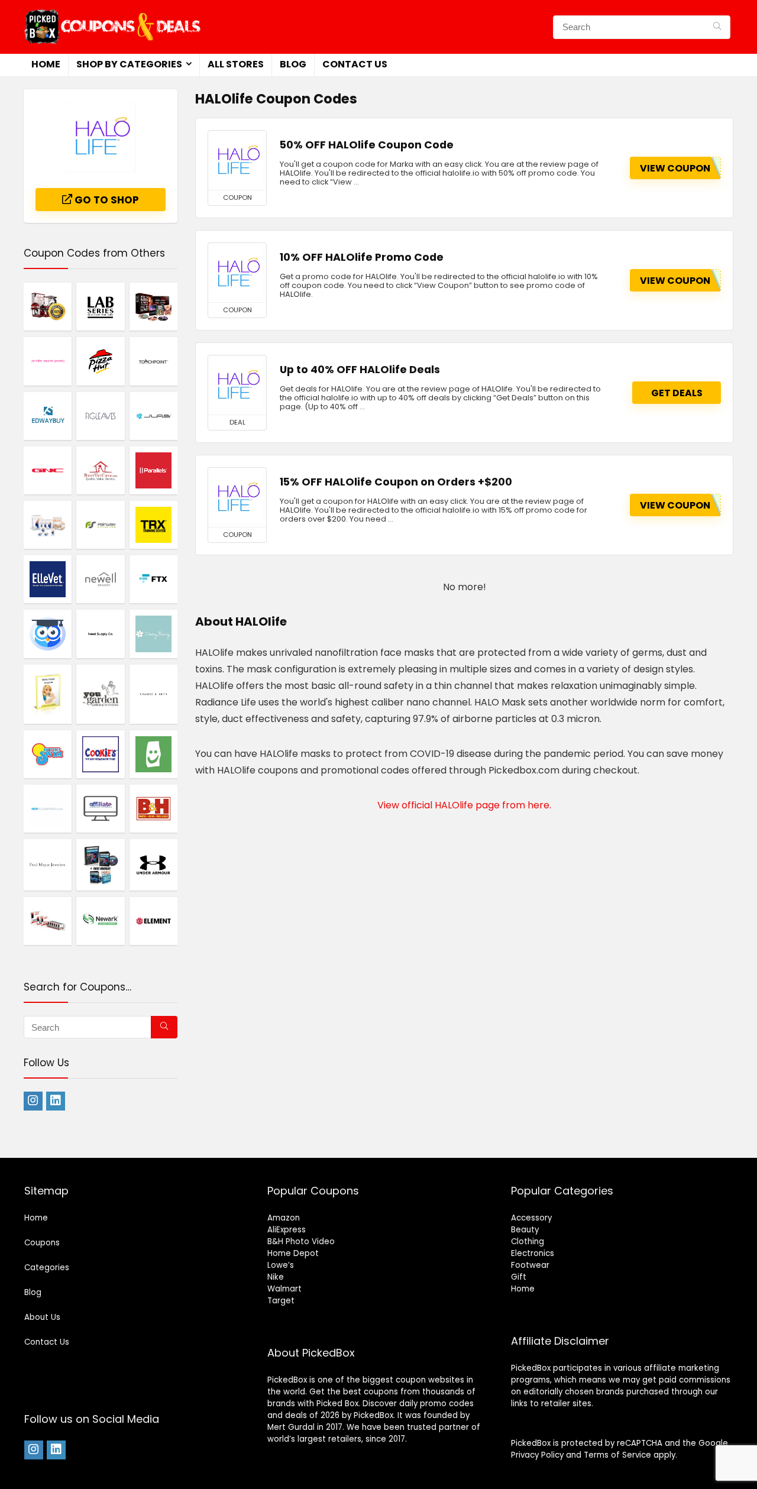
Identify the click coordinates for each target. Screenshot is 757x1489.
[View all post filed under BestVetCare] (100, 470)
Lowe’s (280, 1265)
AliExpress (286, 1229)
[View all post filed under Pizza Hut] (100, 360)
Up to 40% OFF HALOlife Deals (360, 369)
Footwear (530, 1265)
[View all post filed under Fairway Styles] (100, 524)
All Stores (236, 64)
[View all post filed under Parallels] (153, 470)
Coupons (42, 1242)
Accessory (531, 1217)
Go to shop (105, 200)
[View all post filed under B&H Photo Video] (153, 808)
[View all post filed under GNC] (48, 470)
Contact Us (354, 64)
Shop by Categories (129, 64)
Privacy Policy (537, 1455)
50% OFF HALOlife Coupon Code (367, 145)
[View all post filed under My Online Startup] (48, 633)
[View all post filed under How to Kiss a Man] (153, 306)
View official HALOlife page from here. (464, 805)
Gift (518, 1277)
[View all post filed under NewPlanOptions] (48, 808)
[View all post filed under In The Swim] (48, 754)
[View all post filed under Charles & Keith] (153, 694)
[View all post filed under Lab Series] (100, 306)
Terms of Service (617, 1455)
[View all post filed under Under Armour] (153, 865)
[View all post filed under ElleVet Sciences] (48, 579)
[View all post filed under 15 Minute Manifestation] (48, 524)
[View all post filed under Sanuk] (153, 754)
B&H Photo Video (301, 1241)
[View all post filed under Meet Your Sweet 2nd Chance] (48, 920)
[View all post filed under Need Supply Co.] (100, 633)
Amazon (283, 1217)
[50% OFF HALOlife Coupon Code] (237, 160)
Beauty (525, 1229)
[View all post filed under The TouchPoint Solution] (153, 360)
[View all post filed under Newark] (100, 920)
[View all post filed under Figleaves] (100, 415)
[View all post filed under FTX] (153, 579)
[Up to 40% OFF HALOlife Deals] (237, 385)
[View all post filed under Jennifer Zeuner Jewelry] (48, 360)
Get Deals (677, 393)
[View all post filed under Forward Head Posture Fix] (100, 865)
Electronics (532, 1253)
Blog (293, 64)
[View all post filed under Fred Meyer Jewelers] (48, 865)
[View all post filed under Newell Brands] (100, 579)
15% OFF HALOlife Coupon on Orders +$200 (396, 482)
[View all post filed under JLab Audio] (153, 415)
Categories (46, 1267)
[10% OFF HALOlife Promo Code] (237, 272)
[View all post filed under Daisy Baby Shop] (153, 633)
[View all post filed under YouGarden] (100, 694)
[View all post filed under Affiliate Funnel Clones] (100, 808)
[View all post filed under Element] (153, 920)
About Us (42, 1317)
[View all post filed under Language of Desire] (48, 306)
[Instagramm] (33, 1101)
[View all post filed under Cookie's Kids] (100, 754)
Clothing (527, 1241)
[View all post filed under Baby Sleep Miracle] (48, 694)
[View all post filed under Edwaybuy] (48, 415)
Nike (275, 1277)
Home (45, 64)
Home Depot (293, 1253)
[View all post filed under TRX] (153, 524)
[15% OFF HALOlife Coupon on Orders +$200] (237, 497)
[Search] (717, 27)
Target (281, 1300)
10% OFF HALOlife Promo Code (362, 257)
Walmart (284, 1288)
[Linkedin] (55, 1101)
